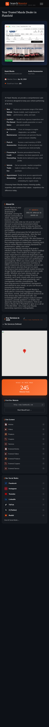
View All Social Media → (11, 520)
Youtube (12, 494)
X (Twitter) (13, 510)
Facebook (13, 483)
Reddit (11, 515)
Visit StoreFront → (24, 410)
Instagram (13, 489)
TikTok (11, 505)
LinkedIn (12, 499)
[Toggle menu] (41, 4)
